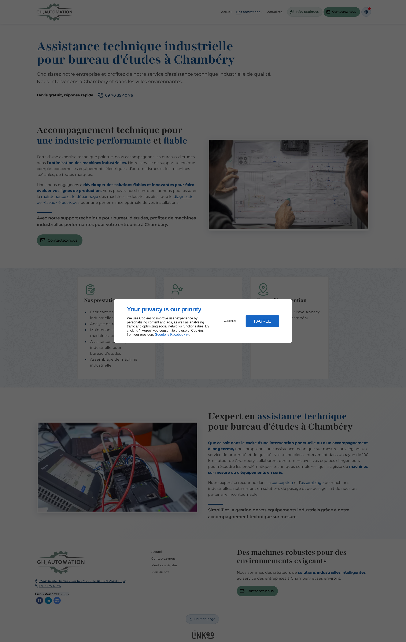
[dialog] (203, 321)
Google (160, 334)
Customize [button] (230, 320)
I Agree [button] (262, 321)
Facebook (177, 334)
